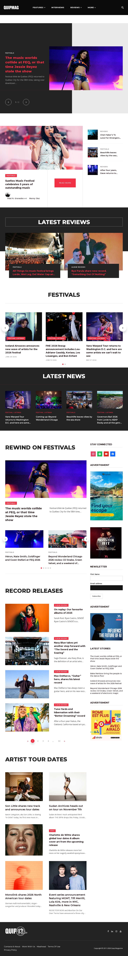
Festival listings (16, 338)
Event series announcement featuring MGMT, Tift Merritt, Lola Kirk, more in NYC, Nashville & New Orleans (67, 900)
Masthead (41, 946)
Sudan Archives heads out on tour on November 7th (66, 807)
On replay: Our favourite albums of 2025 (68, 611)
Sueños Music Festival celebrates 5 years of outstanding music (19, 184)
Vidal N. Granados (15, 198)
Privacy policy (10, 950)
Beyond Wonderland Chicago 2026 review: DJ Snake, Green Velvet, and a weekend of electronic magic (65, 560)
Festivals (9, 53)
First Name (95, 574)
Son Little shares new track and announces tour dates (22, 807)
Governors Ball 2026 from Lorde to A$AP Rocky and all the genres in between (109, 420)
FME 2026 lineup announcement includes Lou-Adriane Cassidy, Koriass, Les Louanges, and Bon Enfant (63, 350)
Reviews (75, 7)
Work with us (28, 946)
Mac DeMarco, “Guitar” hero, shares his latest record (67, 679)
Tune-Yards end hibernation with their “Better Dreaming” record (69, 712)
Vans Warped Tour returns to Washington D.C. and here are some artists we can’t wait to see (104, 350)
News (52, 830)
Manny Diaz (34, 198)
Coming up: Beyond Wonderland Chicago (47, 418)
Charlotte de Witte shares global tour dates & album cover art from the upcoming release (66, 840)
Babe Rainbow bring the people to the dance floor (106, 674)
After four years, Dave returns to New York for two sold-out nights (109, 172)
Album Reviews (61, 605)
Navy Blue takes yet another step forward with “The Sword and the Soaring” (69, 647)
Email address (96, 583)
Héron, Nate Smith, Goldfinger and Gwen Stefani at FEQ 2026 (22, 558)
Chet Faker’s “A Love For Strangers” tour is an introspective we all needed (110, 136)
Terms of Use (54, 946)
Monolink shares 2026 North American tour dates (23, 896)
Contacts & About (12, 946)
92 (59, 741)
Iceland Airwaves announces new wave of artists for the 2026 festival (22, 349)
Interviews (57, 7)
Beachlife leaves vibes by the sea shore (108, 154)
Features (38, 7)
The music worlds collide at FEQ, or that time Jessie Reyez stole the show (24, 64)
